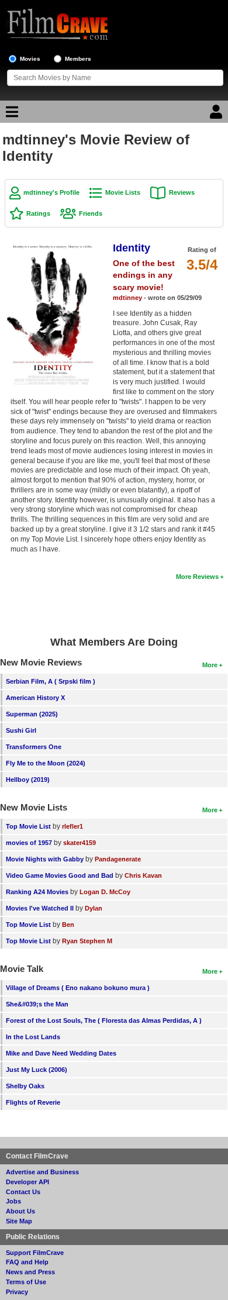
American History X (35, 697)
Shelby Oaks (25, 1085)
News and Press (30, 1271)
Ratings (38, 213)
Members (78, 59)
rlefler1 (72, 826)
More (209, 664)
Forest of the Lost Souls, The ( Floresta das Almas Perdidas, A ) (104, 1020)
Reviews (182, 192)
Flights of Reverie (33, 1102)
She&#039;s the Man (37, 1004)
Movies (30, 59)
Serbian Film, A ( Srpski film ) (50, 681)
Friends (90, 213)
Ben (68, 924)
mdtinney (127, 297)
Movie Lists (122, 192)
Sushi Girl (21, 730)
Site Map (19, 1221)
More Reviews (197, 576)
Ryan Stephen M (87, 940)
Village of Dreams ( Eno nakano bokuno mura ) (78, 987)
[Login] (217, 115)
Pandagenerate (118, 859)
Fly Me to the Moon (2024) (45, 763)
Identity (131, 248)
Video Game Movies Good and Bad (59, 875)
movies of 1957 (29, 842)
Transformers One (33, 746)
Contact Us (23, 1191)
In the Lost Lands (33, 1036)
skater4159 (79, 842)
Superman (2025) (32, 714)
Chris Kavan (143, 875)
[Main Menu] (10, 115)
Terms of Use (26, 1281)
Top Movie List (28, 826)
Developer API (27, 1181)
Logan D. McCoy (105, 891)
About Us (20, 1211)
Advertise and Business (42, 1171)
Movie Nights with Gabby (45, 859)
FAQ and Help (27, 1261)
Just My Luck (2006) (36, 1069)
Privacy (17, 1291)
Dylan (93, 908)
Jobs (13, 1201)
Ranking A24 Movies (37, 891)
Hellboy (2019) (28, 779)
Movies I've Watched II (40, 908)
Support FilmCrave (35, 1252)
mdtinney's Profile (51, 192)
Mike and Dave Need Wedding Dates (61, 1053)
